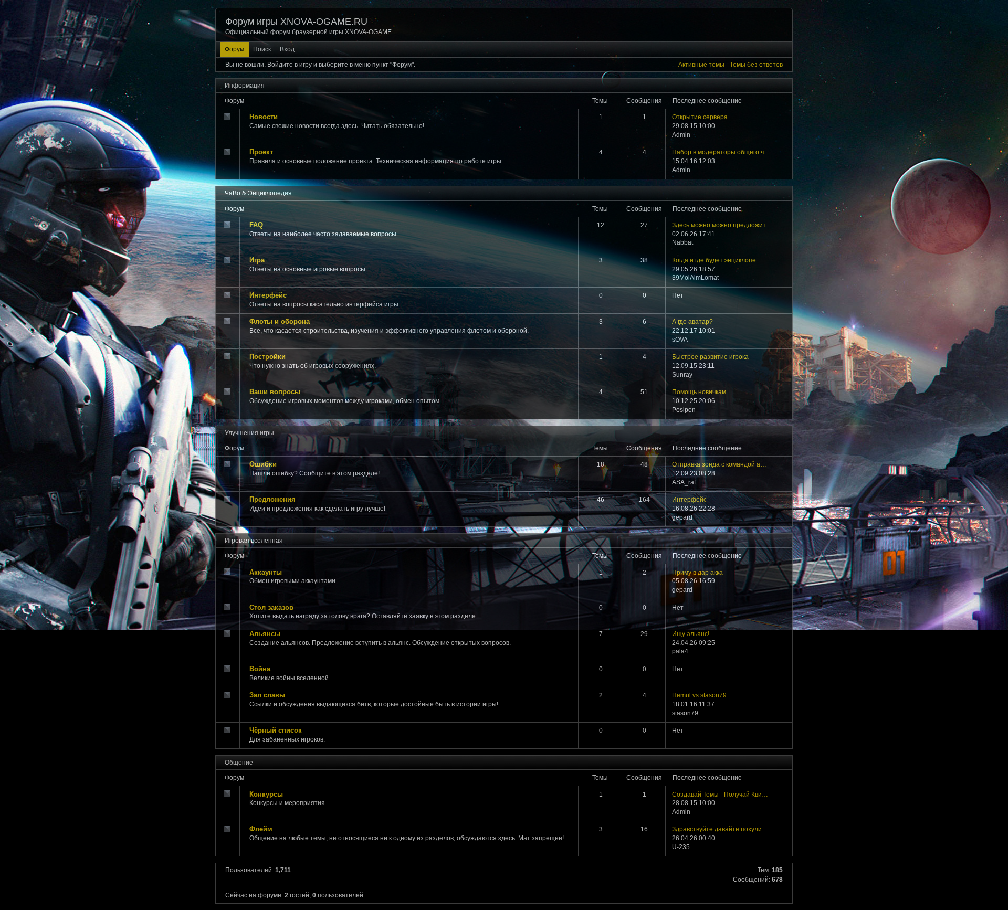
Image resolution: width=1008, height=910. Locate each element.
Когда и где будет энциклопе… (717, 260)
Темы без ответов (756, 64)
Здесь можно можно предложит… (722, 225)
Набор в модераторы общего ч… (721, 152)
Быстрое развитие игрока (710, 357)
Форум (234, 49)
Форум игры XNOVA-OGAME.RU (296, 21)
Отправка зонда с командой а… (719, 464)
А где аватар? (692, 321)
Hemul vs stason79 (699, 695)
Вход (287, 49)
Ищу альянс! (690, 634)
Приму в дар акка (697, 572)
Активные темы (701, 64)
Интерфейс (689, 499)
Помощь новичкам (699, 392)
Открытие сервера (700, 117)
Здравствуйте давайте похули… (720, 829)
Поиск (262, 49)
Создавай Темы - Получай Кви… (720, 794)
